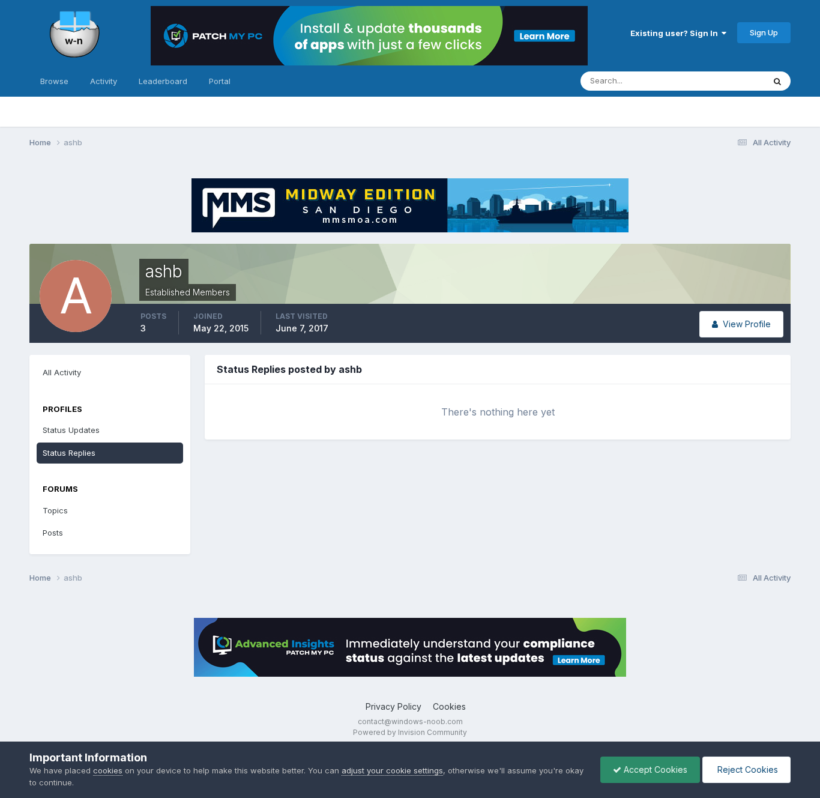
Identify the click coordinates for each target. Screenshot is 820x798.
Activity (103, 81)
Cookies (449, 706)
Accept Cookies (654, 769)
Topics (55, 510)
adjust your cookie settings (392, 770)
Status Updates (720, 80)
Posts (53, 532)
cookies (107, 770)
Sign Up (764, 32)
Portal (220, 81)
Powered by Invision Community (410, 732)
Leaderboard (163, 81)
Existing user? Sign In (676, 33)
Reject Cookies (746, 769)
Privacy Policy (393, 706)
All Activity (62, 372)
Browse (54, 81)
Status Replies (69, 453)
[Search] (777, 81)
